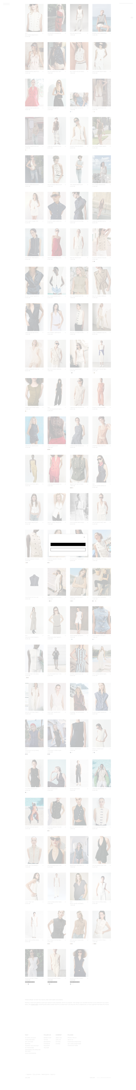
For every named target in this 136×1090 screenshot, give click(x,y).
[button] (68, 544)
